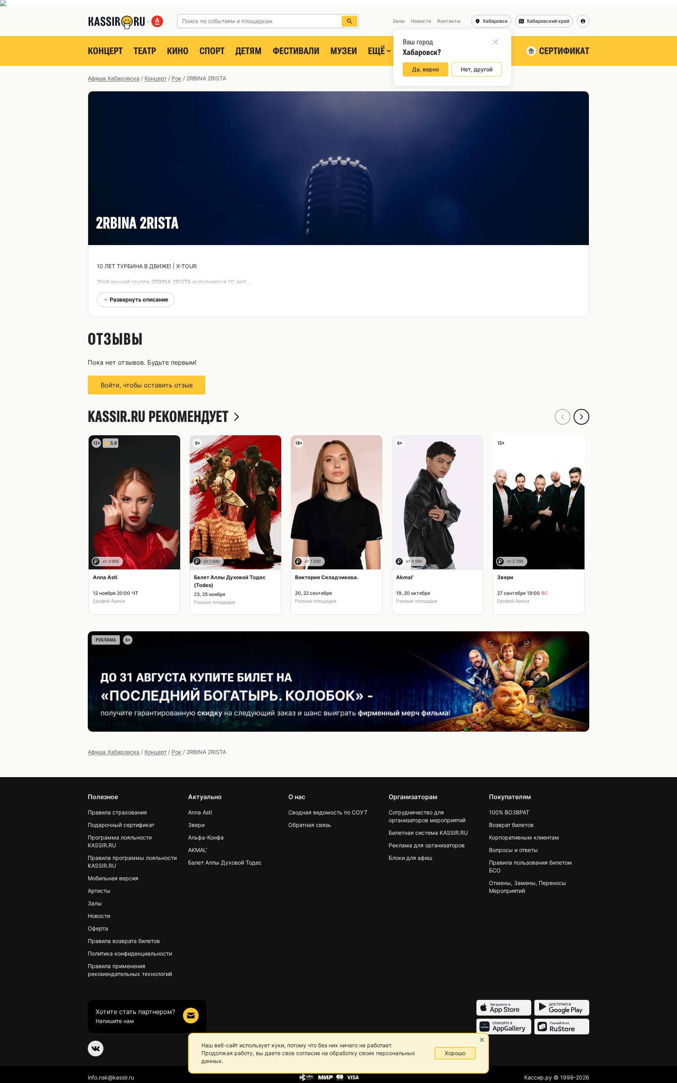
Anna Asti (200, 812)
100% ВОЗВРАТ (509, 812)
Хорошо (455, 1053)
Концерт (105, 50)
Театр (145, 50)
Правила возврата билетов (124, 941)
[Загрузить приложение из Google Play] (561, 1008)
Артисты (99, 890)
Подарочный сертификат (121, 824)
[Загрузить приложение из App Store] (503, 1008)
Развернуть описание (139, 299)
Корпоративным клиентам (524, 837)
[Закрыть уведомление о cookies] (482, 1040)
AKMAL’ (197, 850)
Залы (95, 903)
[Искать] (349, 21)
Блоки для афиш (410, 857)
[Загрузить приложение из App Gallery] (503, 1026)
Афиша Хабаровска (113, 78)
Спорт (211, 50)
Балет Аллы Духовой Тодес (225, 862)
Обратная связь (309, 824)
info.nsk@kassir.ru (111, 1077)
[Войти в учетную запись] (583, 21)
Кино (177, 50)
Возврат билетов (511, 824)
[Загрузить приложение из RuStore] (561, 1026)
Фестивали (296, 50)
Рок (176, 78)
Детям (248, 50)
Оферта (98, 928)
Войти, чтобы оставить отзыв (147, 385)
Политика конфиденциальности (130, 953)
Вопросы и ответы (513, 850)
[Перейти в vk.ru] (95, 1048)
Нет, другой (476, 69)
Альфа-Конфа (206, 837)
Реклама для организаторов (427, 845)
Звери (196, 824)
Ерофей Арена (109, 601)
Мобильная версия (113, 878)
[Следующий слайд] (581, 417)
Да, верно (425, 69)
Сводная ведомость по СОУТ (327, 812)
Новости (99, 915)
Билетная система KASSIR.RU (428, 832)
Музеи (343, 50)
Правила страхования (117, 812)
